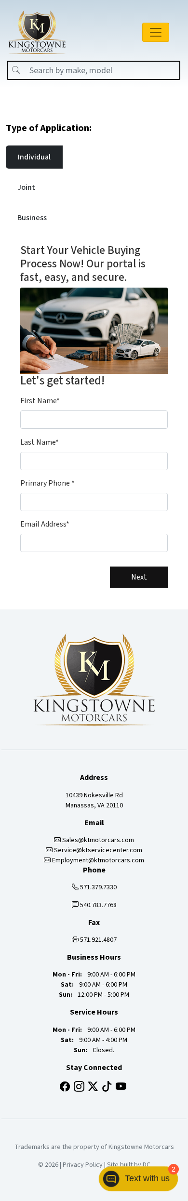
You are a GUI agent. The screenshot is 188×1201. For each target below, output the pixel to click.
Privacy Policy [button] (83, 1165)
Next (139, 577)
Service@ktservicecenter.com (97, 850)
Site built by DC (128, 1165)
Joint (26, 187)
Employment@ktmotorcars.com (97, 860)
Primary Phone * (47, 483)
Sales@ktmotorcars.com (97, 840)
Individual (34, 157)
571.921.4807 (98, 940)
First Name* (40, 401)
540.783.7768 (98, 905)
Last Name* (39, 442)
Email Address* (44, 524)
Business (32, 217)
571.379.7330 (98, 887)
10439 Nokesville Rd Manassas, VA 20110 (94, 800)
